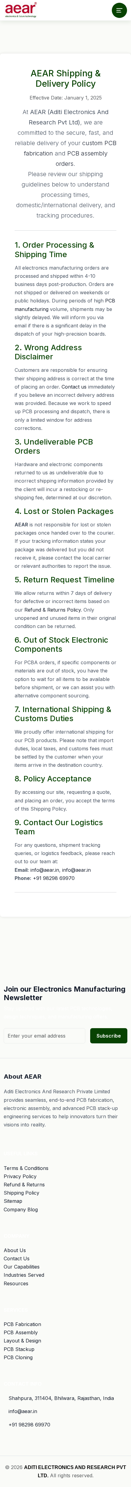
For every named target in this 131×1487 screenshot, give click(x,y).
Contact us (74, 387)
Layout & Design (22, 1341)
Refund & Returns (24, 1185)
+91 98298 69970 (54, 878)
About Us (15, 1250)
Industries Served (24, 1275)
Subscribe (109, 1036)
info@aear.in (44, 870)
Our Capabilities (22, 1267)
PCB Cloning (18, 1357)
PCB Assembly (21, 1332)
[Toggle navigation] (119, 10)
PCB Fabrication (22, 1324)
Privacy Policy (20, 1176)
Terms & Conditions (26, 1168)
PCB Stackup (19, 1349)
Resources (16, 1283)
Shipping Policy (21, 1193)
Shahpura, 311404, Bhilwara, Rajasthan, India (61, 1398)
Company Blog (21, 1209)
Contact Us (17, 1258)
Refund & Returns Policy (52, 610)
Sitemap (13, 1201)
